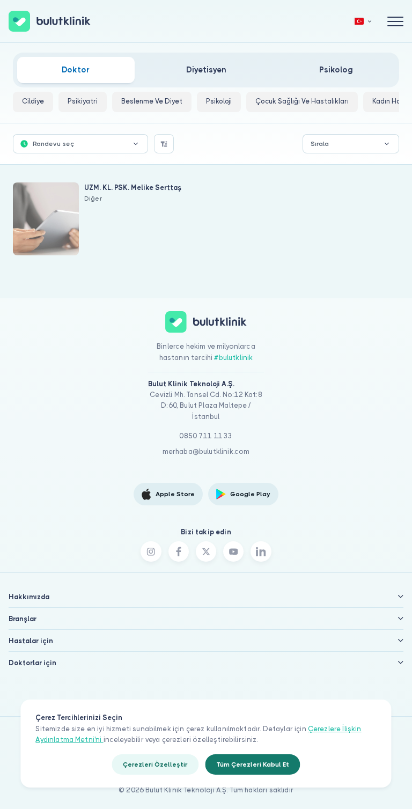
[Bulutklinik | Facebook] (178, 551)
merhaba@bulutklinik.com (206, 451)
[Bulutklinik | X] (206, 551)
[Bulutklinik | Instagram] (151, 551)
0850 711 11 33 (205, 436)
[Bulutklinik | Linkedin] (261, 551)
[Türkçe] (363, 21)
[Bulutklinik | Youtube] (233, 551)
